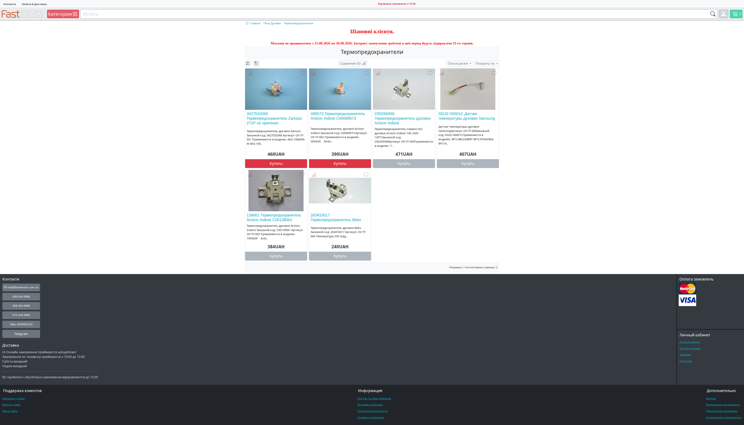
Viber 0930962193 (21, 324)
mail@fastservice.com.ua (22, 287)
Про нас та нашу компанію (374, 398)
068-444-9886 (21, 305)
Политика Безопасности (372, 411)
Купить (276, 163)
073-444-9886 (21, 315)
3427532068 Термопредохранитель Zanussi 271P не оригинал (274, 118)
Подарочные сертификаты (723, 404)
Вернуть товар (11, 404)
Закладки (685, 354)
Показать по (485, 63)
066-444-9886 (21, 296)
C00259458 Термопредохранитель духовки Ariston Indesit (403, 118)
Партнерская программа (721, 411)
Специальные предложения (724, 417)
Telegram (21, 334)
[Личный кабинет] (723, 14)
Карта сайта (10, 411)
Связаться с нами (13, 398)
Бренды (711, 398)
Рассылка (685, 361)
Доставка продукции (370, 404)
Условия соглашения (370, 417)
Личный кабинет (689, 342)
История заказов (689, 348)
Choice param (458, 63)
